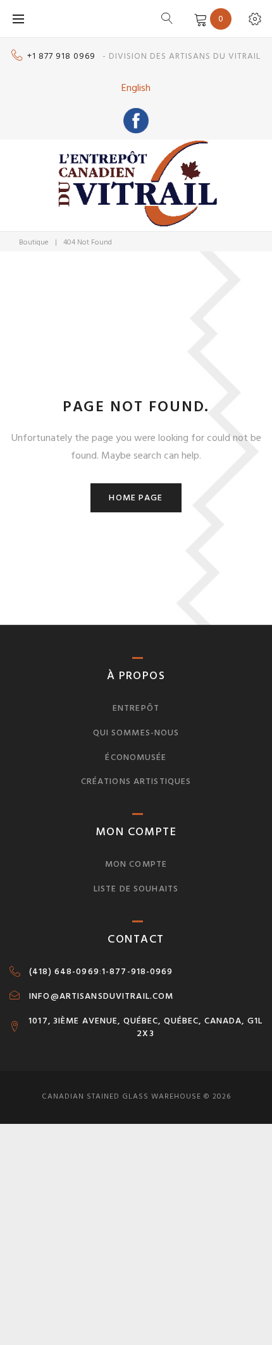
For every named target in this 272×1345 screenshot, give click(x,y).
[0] (198, 18)
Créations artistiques (136, 781)
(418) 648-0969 (64, 971)
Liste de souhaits (136, 888)
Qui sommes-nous (136, 732)
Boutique (34, 242)
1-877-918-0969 (137, 971)
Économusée (135, 757)
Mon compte (136, 864)
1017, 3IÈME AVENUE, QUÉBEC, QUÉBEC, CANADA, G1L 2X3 (145, 1027)
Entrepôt (136, 708)
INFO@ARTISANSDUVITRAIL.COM (101, 996)
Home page (136, 497)
